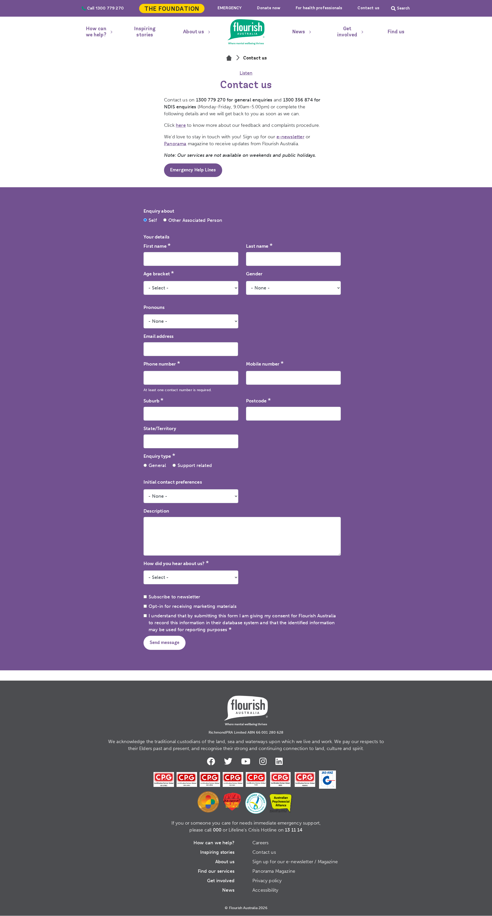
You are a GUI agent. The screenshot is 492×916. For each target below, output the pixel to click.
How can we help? (96, 32)
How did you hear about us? (174, 563)
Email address (158, 336)
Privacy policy (267, 880)
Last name (257, 246)
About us (193, 32)
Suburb (151, 401)
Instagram (264, 761)
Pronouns (154, 307)
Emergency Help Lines (193, 170)
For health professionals (319, 8)
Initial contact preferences (173, 482)
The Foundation (171, 9)
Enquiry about (159, 211)
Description (156, 511)
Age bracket (157, 274)
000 (217, 830)
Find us (395, 32)
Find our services (216, 871)
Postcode (256, 401)
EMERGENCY (230, 8)
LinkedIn (280, 761)
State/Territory (160, 428)
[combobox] (191, 414)
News (298, 32)
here (181, 125)
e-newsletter (290, 137)
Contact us (368, 8)
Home (246, 32)
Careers (260, 843)
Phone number (160, 364)
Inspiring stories (145, 32)
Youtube (247, 761)
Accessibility (265, 890)
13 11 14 (293, 830)
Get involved (347, 32)
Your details (156, 237)
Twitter (229, 761)
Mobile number (262, 364)
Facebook (212, 761)
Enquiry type (157, 456)
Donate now (268, 8)
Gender (254, 274)
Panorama (175, 144)
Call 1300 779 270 (105, 8)
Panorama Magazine (273, 871)
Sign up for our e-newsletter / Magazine (295, 862)
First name (155, 246)
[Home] (229, 58)
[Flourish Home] (246, 706)
